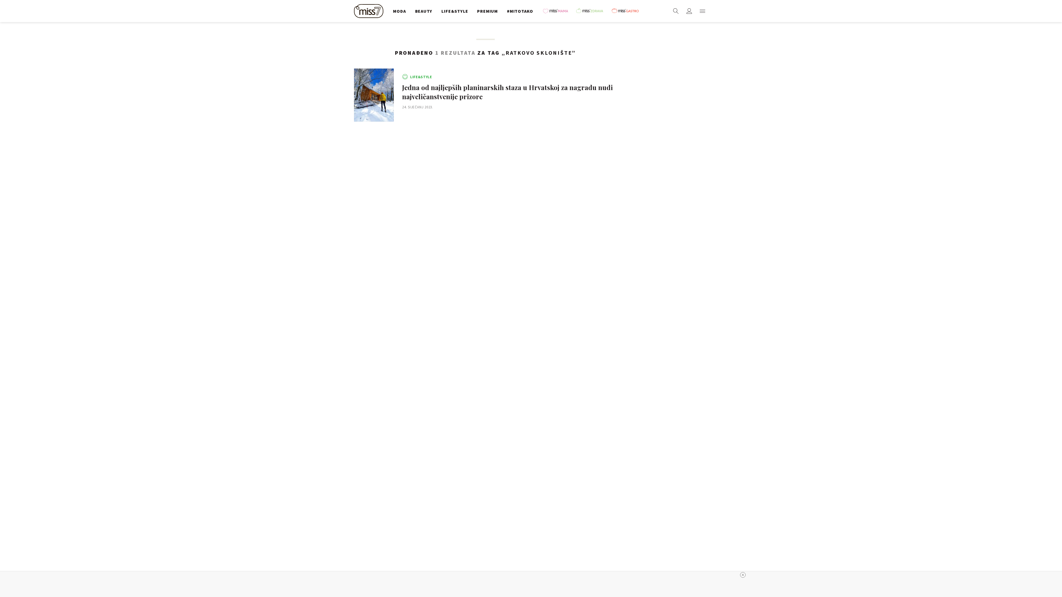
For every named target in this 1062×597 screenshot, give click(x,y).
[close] (743, 575)
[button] (702, 11)
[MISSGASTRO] (627, 11)
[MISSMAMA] (557, 11)
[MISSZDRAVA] (592, 11)
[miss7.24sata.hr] (370, 11)
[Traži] (675, 11)
